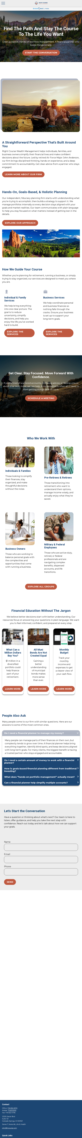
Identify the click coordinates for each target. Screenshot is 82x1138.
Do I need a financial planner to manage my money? (34, 733)
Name (7, 842)
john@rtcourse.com (9, 1128)
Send (10, 882)
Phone (7, 866)
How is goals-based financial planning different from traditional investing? (40, 769)
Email (7, 854)
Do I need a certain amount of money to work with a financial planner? (39, 761)
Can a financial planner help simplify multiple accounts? (36, 782)
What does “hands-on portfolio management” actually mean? (39, 777)
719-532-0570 (12, 1108)
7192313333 (12, 1110)
